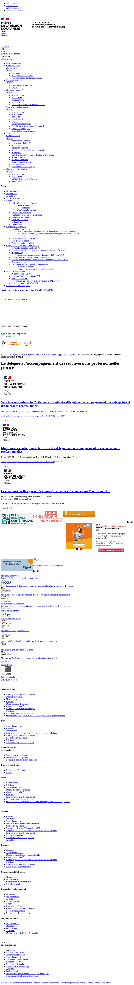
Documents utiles (19, 262)
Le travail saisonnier (14, 835)
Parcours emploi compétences (18, 867)
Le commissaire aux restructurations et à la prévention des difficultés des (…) (48, 231)
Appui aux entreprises (21, 229)
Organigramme (18, 100)
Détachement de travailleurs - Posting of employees (33, 155)
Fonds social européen (21, 128)
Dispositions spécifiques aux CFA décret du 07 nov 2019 (40, 255)
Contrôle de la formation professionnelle (28, 126)
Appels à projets (18, 119)
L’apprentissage (23, 208)
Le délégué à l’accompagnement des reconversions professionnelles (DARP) (48, 234)
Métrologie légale (19, 181)
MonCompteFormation (26, 210)
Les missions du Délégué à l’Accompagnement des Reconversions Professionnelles (55, 491)
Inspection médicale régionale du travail (28, 150)
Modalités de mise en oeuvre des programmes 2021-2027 (35, 281)
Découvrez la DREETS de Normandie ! (28, 104)
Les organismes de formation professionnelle (30, 264)
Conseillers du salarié (15, 706)
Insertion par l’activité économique (20, 708)
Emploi (15, 121)
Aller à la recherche (14, 8)
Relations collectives (20, 159)
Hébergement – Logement (22, 75)
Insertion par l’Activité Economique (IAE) (23, 828)
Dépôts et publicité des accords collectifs (23, 823)
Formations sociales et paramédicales (27, 78)
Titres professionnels (20, 219)
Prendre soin (17, 224)
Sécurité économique (20, 241)
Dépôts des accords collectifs (18, 790)
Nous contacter (18, 95)
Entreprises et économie (21, 124)
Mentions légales (78, 983)
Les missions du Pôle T (21, 143)
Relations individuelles (21, 157)
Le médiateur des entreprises (23, 131)
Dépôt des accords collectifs (17, 704)
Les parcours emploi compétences (20, 713)
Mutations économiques (21, 212)
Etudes (14, 88)
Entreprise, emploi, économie (22, 354)
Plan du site (106, 983)
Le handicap (17, 222)
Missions (10, 711)
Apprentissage (17, 252)
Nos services (11, 699)
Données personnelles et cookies (46, 983)
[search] (13, 56)
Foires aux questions (25, 267)
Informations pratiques (21, 141)
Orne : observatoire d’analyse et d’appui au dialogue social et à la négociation (38, 801)
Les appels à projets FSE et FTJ (25, 283)
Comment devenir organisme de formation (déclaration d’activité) (38, 250)
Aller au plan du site (14, 10)
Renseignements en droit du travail (20, 694)
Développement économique (23, 238)
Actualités (16, 102)
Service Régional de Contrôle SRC (26, 248)
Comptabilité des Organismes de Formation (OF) (32, 257)
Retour (9, 71)
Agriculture (16, 152)
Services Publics (93, 983)
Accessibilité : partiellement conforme (16, 983)
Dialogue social (18, 164)
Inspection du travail (20, 148)
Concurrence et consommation (24, 179)
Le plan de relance (24, 236)
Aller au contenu (13, 3)
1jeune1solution (23, 205)
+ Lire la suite (6, 420)
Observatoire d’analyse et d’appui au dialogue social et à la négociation (35, 716)
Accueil (4, 354)
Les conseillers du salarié (16, 738)
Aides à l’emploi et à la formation (25, 203)
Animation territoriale (20, 217)
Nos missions (17, 97)
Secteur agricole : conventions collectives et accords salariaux (31, 733)
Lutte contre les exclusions (22, 73)
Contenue (5, 47)
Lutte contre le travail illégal (23, 167)
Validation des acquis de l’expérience (27, 215)
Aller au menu (12, 5)
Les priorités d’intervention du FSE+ (27, 276)
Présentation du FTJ (20, 278)
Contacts (9, 701)
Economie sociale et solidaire (23, 243)
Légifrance (65, 983)
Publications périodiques (22, 85)
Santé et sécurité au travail (22, 162)
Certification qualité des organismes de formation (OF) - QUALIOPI (40, 260)
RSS (3, 51)
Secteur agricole (12, 783)
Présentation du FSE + (21, 274)
